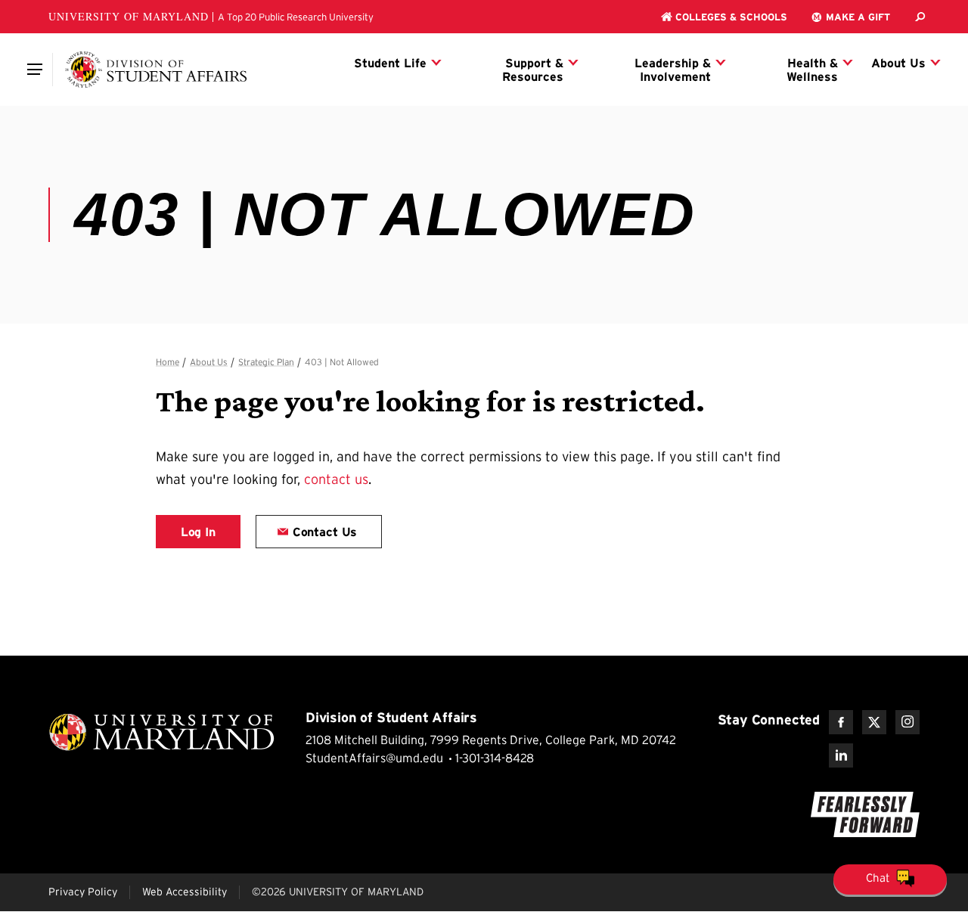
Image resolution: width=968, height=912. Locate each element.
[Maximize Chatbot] (954, 335)
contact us (336, 479)
